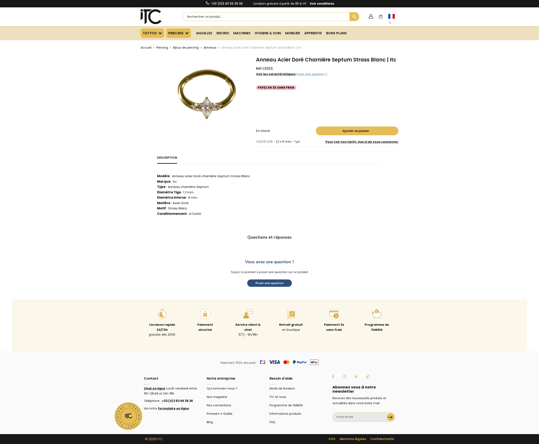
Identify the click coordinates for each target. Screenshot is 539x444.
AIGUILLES (204, 33)
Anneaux (210, 47)
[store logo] (156, 16)
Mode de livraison (282, 388)
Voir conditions (322, 3)
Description (167, 158)
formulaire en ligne (173, 408)
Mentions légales (353, 439)
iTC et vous (278, 397)
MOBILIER (292, 33)
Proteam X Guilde (219, 414)
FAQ (272, 422)
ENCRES (222, 33)
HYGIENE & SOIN (268, 33)
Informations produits (285, 414)
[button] (394, 19)
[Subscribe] (390, 417)
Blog (210, 422)
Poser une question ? (311, 74)
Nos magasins (217, 397)
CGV (331, 439)
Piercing (162, 47)
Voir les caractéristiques (276, 74)
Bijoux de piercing (186, 47)
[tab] (167, 159)
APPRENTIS (313, 33)
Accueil (146, 47)
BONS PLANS (336, 33)
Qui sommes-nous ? (222, 388)
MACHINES (242, 33)
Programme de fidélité (286, 405)
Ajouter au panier (355, 131)
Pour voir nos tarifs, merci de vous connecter (362, 142)
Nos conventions (219, 405)
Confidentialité (382, 439)
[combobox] (271, 16)
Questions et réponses (269, 237)
